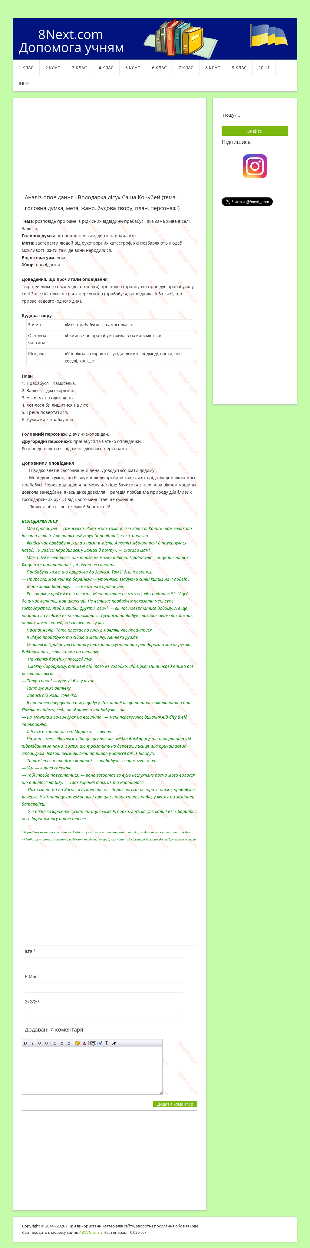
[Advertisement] (109, 149)
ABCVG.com (89, 1232)
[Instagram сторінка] (255, 165)
